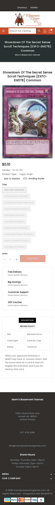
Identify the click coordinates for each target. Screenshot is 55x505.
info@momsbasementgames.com (27, 445)
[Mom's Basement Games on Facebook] (14, 3)
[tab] (27, 320)
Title (4, 184)
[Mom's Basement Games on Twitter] (19, 3)
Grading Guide (36, 178)
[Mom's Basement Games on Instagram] (30, 3)
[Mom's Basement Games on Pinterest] (25, 3)
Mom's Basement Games (27, 54)
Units (5, 254)
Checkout (22, 7)
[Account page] (45, 31)
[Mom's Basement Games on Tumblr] (35, 3)
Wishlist (34, 7)
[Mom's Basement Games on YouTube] (41, 3)
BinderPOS (46, 493)
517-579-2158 (27, 432)
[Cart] (51, 31)
